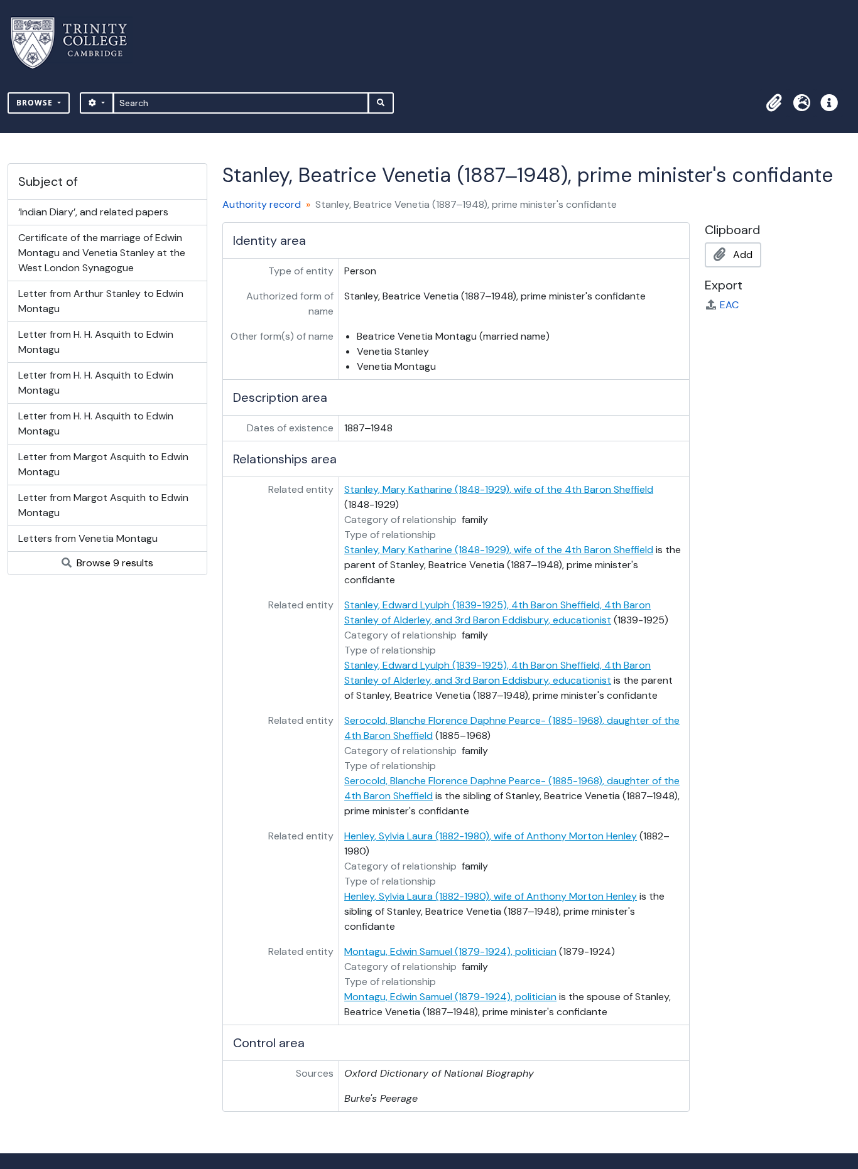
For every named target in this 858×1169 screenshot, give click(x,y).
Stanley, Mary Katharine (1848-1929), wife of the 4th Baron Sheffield (498, 489)
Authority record (261, 204)
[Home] (76, 43)
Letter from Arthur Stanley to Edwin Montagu (100, 301)
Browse (35, 102)
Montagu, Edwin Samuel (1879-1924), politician (450, 951)
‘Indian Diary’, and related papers (93, 211)
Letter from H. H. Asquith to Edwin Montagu (95, 342)
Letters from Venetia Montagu (88, 538)
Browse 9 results (113, 562)
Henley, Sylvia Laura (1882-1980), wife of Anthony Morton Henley (490, 836)
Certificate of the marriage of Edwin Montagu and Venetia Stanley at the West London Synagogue (101, 252)
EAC (729, 304)
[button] (774, 103)
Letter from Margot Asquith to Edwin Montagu (103, 464)
